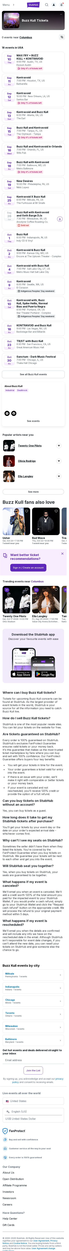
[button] (13, 4)
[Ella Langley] (46, 604)
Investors (8, 1191)
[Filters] (62, 37)
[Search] (47, 4)
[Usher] (16, 526)
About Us (8, 1172)
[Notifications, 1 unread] (61, 4)
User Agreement (41, 1240)
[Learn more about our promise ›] (14, 1131)
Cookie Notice (20, 1243)
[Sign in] (53, 4)
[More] (61, 14)
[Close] (62, 553)
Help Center (10, 1218)
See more (33, 491)
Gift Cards (8, 1225)
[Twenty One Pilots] (16, 604)
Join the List (33, 1070)
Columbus (25, 37)
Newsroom (9, 1198)
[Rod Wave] (46, 526)
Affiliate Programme (15, 1185)
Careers (7, 1204)
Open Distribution (13, 1179)
